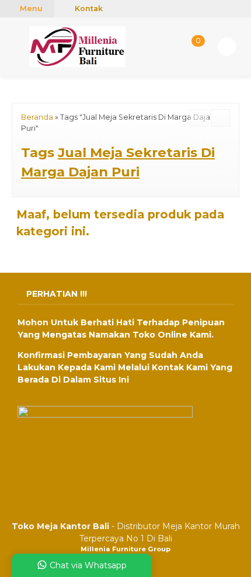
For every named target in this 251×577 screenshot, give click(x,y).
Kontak (88, 8)
